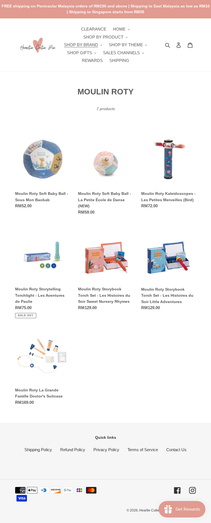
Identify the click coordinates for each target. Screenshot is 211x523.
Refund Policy (72, 449)
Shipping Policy (38, 449)
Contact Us (176, 449)
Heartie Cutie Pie (152, 510)
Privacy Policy (106, 449)
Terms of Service (142, 449)
